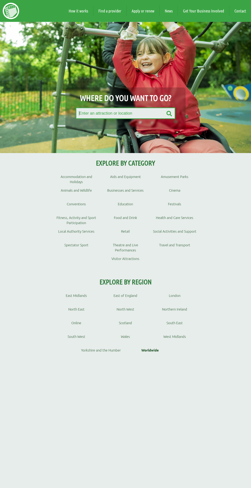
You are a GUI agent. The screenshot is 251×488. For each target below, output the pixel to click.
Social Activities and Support (174, 231)
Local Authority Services (76, 231)
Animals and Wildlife (76, 190)
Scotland (125, 323)
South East (174, 323)
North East (76, 309)
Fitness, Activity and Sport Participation (76, 220)
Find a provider (109, 10)
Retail (125, 231)
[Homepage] (11, 11)
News (169, 10)
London (174, 295)
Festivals (174, 204)
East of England (125, 295)
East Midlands (76, 295)
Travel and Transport (174, 245)
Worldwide (150, 350)
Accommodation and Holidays (76, 179)
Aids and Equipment (125, 177)
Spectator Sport (76, 245)
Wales (125, 336)
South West (76, 336)
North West (125, 309)
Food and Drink (125, 218)
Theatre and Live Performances (125, 247)
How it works (78, 10)
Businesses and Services (125, 190)
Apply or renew (143, 10)
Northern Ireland (174, 309)
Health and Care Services (174, 218)
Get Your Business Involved (203, 10)
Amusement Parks (174, 177)
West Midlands (174, 336)
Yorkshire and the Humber (101, 350)
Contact (240, 10)
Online (76, 323)
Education (125, 204)
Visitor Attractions (125, 259)
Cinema (174, 190)
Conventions (76, 204)
